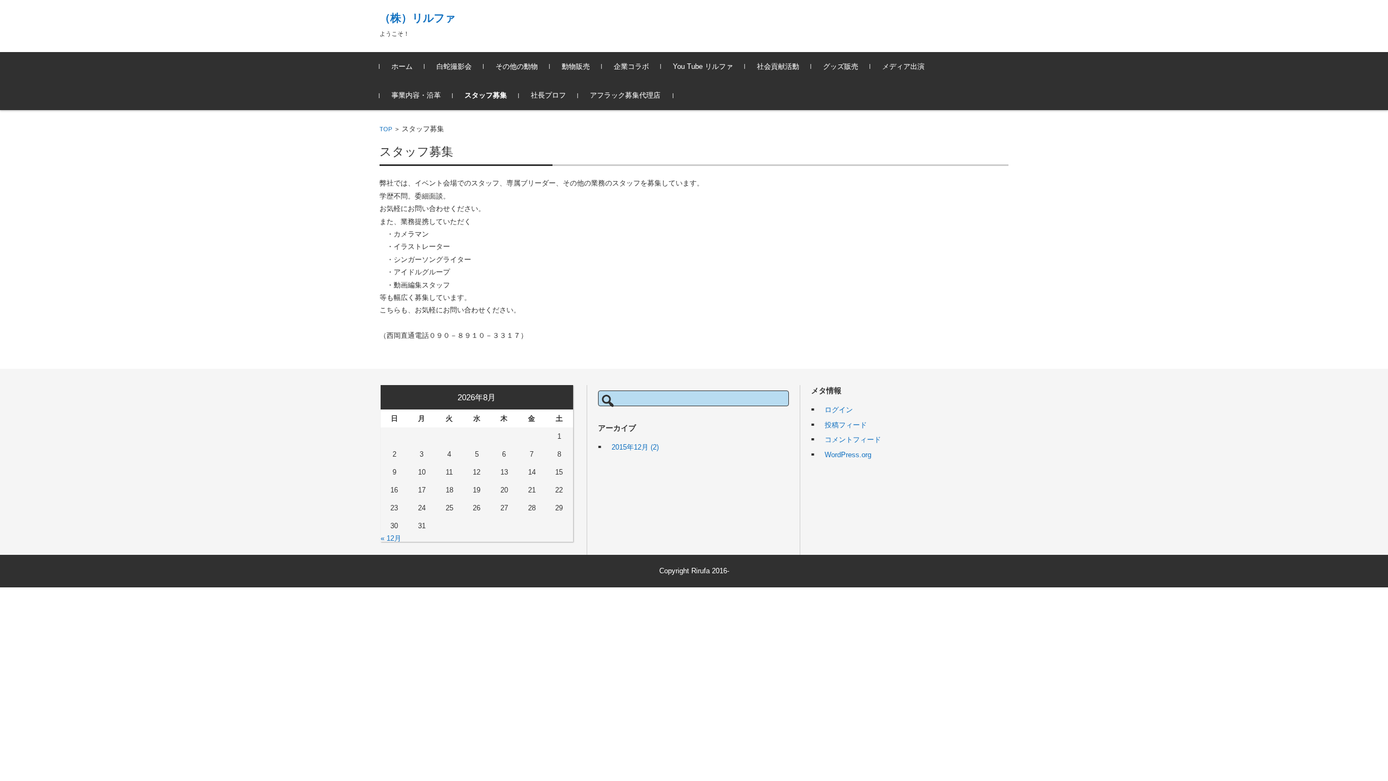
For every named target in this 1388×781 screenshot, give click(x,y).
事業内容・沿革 (416, 95)
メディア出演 (903, 66)
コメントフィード (853, 440)
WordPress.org (848, 455)
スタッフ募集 (486, 95)
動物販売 (576, 66)
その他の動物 (517, 66)
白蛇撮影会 (454, 66)
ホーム (402, 66)
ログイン (839, 410)
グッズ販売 (840, 66)
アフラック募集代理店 (625, 95)
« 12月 (391, 538)
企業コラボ (631, 66)
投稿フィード (846, 425)
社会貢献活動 (778, 66)
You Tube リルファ (703, 66)
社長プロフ (548, 95)
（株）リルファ (417, 18)
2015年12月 (635, 447)
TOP (386, 129)
